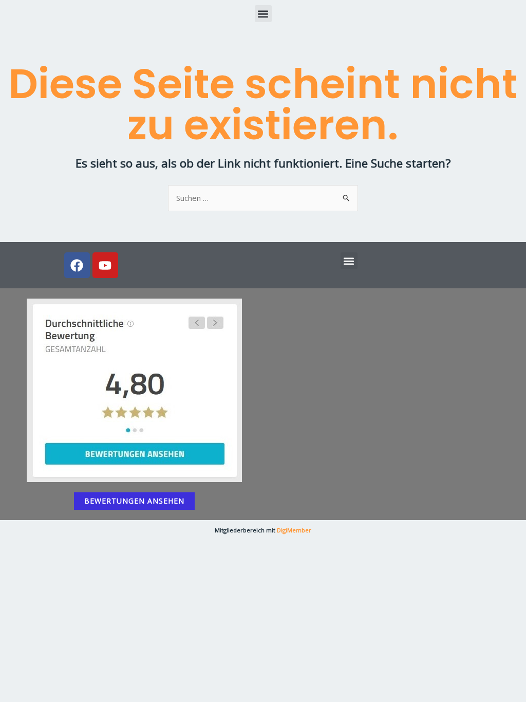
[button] (263, 13)
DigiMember (294, 530)
